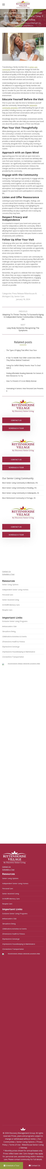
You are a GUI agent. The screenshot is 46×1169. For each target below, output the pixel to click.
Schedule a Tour (8, 574)
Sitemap (23, 1147)
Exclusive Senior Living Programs (14, 621)
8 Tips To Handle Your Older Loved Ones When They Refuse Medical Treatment (23, 359)
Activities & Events (14, 636)
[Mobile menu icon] (3, 4)
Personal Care (7, 595)
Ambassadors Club (9, 626)
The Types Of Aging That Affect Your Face (21, 350)
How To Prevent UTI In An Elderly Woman (21, 381)
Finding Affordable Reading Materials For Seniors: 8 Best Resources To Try (24, 374)
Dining (9, 631)
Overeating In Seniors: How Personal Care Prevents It (24, 389)
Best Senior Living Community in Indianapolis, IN (20, 493)
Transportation (13, 657)
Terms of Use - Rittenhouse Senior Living (26, 1145)
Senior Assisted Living (10, 600)
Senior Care (19, 296)
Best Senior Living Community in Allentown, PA (20, 483)
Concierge (11, 646)
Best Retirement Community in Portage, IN (18, 498)
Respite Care (7, 610)
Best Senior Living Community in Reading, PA (19, 488)
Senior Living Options (10, 584)
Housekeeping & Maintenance (18, 652)
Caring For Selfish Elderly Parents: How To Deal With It (23, 366)
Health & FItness (13, 641)
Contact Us (6, 571)
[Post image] (4, 351)
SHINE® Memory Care (11, 605)
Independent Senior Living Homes (15, 589)
